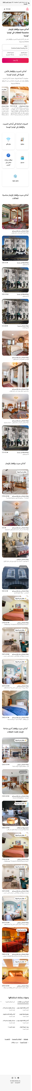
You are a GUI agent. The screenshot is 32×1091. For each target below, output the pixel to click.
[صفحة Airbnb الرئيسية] (27, 9)
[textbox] (22, 55)
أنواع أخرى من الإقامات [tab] (23, 1002)
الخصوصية (17, 1082)
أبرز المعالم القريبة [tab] (10, 1002)
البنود (12, 1082)
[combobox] (15, 48)
